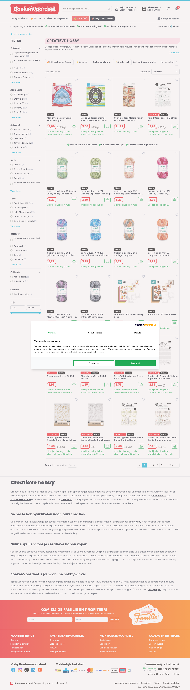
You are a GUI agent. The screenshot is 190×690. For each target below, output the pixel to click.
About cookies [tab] (95, 333)
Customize (94, 363)
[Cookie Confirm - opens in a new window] (145, 325)
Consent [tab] (52, 333)
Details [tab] (137, 333)
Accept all (135, 363)
